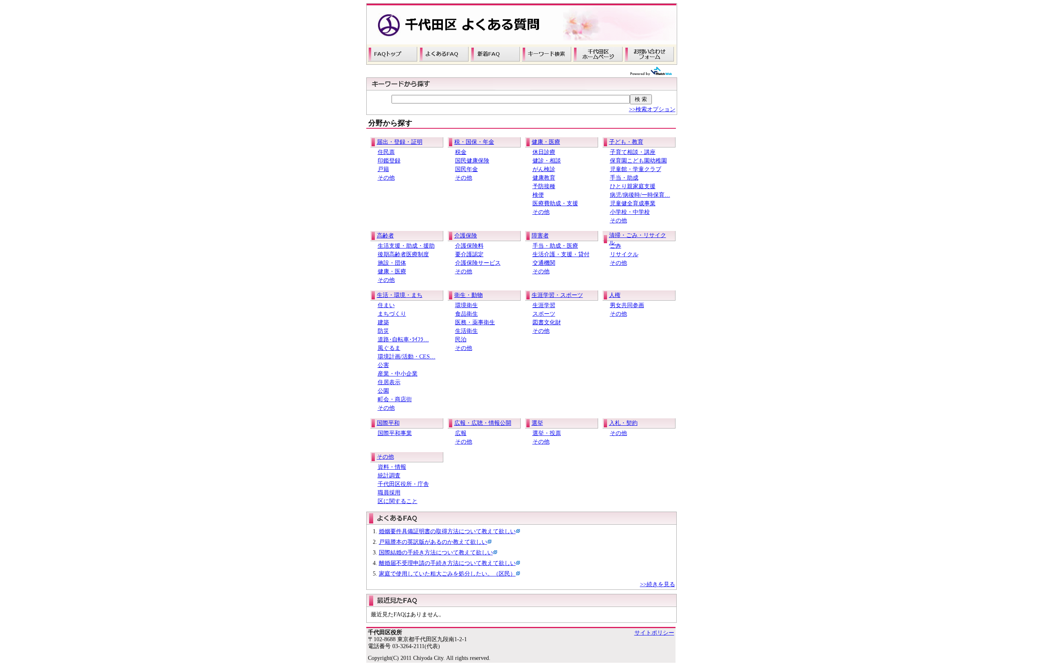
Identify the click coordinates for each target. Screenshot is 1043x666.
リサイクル (624, 254)
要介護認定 (469, 254)
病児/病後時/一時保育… (640, 195)
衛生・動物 (468, 295)
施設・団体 (392, 263)
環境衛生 (466, 305)
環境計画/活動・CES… (407, 357)
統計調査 (389, 476)
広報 (460, 433)
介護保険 (465, 236)
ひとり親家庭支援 (633, 186)
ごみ (615, 246)
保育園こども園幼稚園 (638, 161)
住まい (386, 305)
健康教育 (544, 178)
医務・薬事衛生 (475, 322)
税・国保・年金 (474, 142)
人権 (615, 295)
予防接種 (544, 186)
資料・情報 (392, 467)
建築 (383, 322)
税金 (460, 152)
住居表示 (389, 382)
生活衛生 (466, 331)
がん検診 (544, 169)
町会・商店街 (395, 399)
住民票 (386, 152)
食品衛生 (466, 314)
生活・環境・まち (399, 295)
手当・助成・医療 (555, 246)
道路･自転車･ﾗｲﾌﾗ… (403, 339)
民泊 (460, 339)
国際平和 (388, 423)
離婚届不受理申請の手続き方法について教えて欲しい (447, 563)
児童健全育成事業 (633, 203)
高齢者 (385, 236)
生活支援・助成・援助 (406, 246)
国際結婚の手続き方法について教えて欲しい (436, 553)
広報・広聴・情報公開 (482, 423)
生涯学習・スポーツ (557, 295)
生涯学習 (544, 305)
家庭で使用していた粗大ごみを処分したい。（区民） (447, 574)
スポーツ (544, 314)
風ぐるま (389, 348)
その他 (386, 178)
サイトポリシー (654, 633)
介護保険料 (469, 246)
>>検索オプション (652, 109)
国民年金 (466, 169)
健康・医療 (546, 142)
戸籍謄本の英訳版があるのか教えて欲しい (433, 542)
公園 (383, 391)
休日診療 (544, 152)
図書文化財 (547, 322)
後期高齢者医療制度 (403, 254)
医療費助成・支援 (555, 203)
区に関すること (398, 501)
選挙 (537, 423)
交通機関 (544, 263)
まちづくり (392, 314)
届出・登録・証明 (399, 142)
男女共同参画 (627, 305)
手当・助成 (624, 178)
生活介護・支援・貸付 (561, 254)
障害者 (540, 236)
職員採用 (389, 493)
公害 (383, 365)
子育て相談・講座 (633, 152)
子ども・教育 (626, 142)
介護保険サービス (478, 263)
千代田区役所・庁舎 (403, 484)
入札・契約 (623, 423)
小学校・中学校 (630, 212)
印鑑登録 (389, 161)
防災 (383, 331)
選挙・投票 (547, 433)
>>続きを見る (657, 584)
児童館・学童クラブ (635, 169)
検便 (538, 195)
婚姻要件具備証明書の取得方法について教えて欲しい (447, 531)
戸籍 (383, 169)
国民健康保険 (472, 161)
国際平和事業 (395, 433)
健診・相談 (547, 161)
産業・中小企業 (398, 374)
